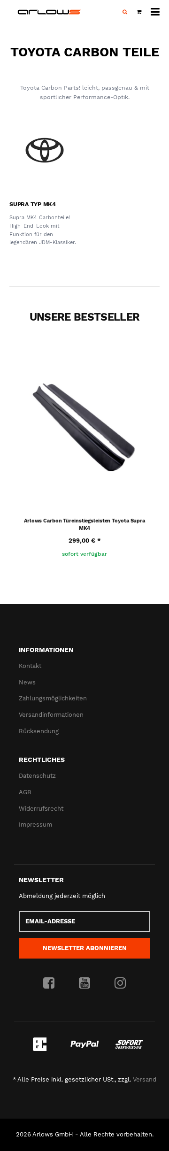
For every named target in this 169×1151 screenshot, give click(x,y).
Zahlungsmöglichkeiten (53, 698)
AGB (25, 792)
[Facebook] (48, 983)
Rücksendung (39, 731)
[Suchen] (125, 12)
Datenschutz (37, 775)
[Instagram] (120, 983)
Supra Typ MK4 (32, 204)
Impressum (35, 824)
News (27, 682)
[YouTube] (84, 983)
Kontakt (30, 665)
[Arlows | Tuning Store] (49, 12)
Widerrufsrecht (41, 808)
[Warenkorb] (139, 12)
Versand (144, 1079)
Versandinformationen (51, 714)
